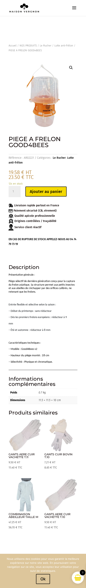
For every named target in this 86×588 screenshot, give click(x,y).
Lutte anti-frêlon (63, 45)
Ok (43, 579)
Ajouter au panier (46, 191)
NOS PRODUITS (28, 45)
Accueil (13, 45)
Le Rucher (45, 45)
